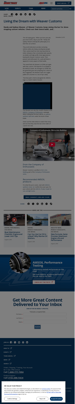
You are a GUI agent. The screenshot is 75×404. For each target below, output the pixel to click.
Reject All (42, 399)
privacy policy (46, 389)
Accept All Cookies (56, 399)
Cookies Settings (12, 399)
